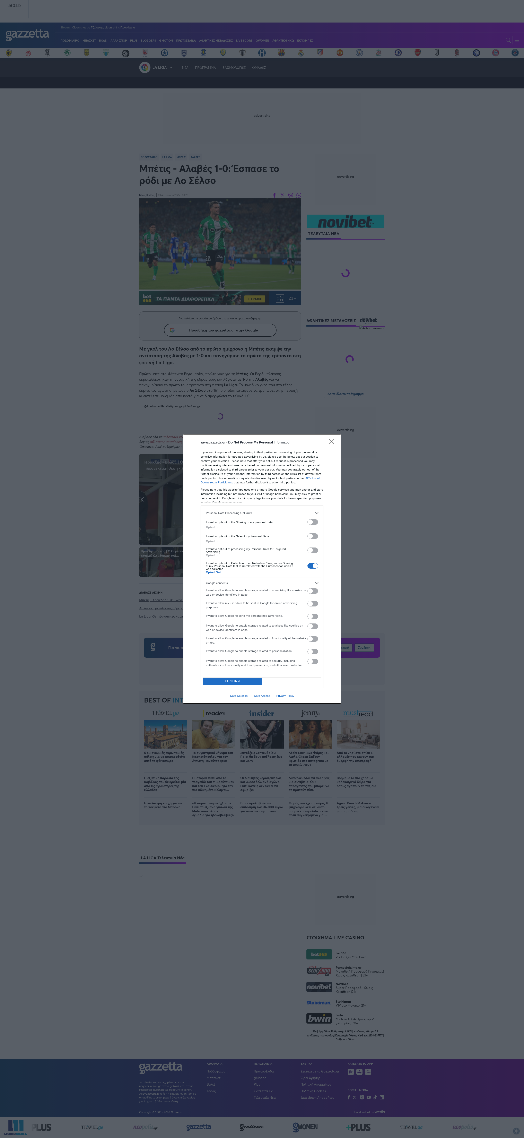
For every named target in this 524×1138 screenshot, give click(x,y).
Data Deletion (239, 695)
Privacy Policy (285, 695)
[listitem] (262, 513)
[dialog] (262, 569)
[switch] (312, 522)
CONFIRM (232, 681)
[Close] (333, 443)
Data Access (262, 695)
